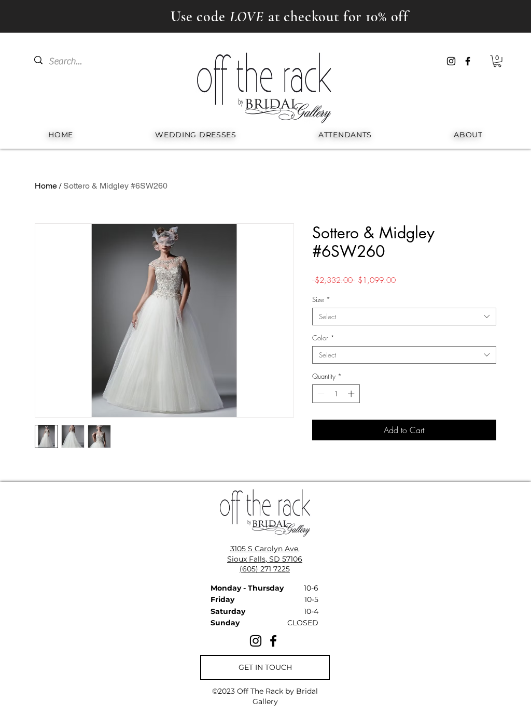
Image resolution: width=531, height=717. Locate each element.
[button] (497, 61)
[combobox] (404, 316)
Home (46, 186)
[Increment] (352, 394)
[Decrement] (320, 394)
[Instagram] (451, 61)
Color (323, 338)
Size (321, 299)
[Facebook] (467, 61)
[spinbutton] (336, 394)
